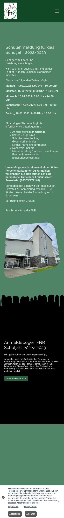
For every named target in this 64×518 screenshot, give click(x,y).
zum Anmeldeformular (16, 378)
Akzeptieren (14, 514)
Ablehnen (30, 514)
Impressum (13, 506)
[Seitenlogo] (10, 11)
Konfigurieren (30, 506)
